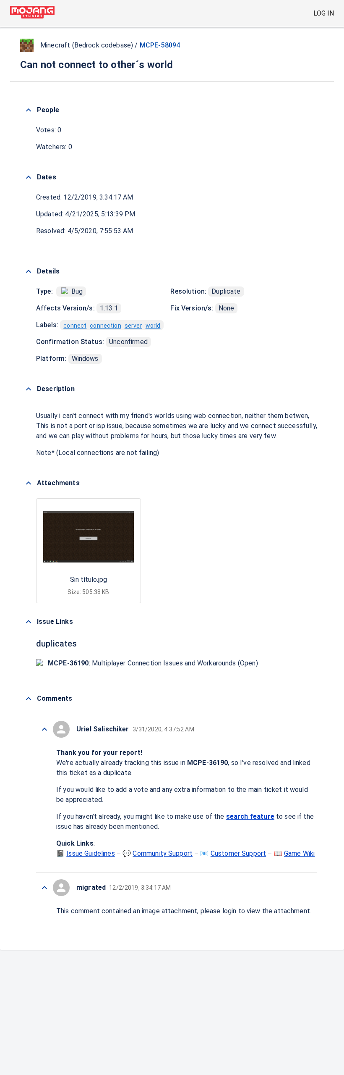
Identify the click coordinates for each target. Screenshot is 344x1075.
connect (74, 325)
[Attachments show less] (28, 483)
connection (105, 325)
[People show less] (28, 110)
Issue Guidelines (90, 853)
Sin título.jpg (88, 579)
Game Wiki (299, 853)
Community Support (163, 853)
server (133, 325)
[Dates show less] (28, 177)
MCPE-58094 (160, 45)
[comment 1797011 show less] (44, 729)
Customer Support (238, 853)
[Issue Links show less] (28, 621)
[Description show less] (28, 389)
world (153, 325)
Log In (323, 13)
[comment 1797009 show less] (44, 887)
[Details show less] (28, 271)
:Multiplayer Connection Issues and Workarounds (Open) (153, 663)
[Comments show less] (28, 698)
